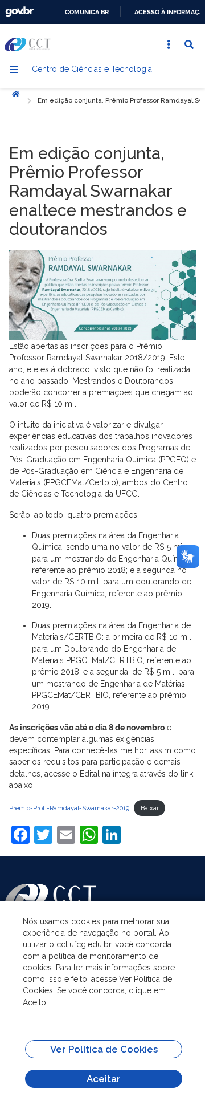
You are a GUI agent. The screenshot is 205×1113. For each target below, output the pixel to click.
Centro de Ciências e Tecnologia (92, 69)
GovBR (19, 11)
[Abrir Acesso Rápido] (168, 44)
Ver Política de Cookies (104, 1049)
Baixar (150, 808)
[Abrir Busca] (189, 44)
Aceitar (104, 1078)
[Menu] (14, 69)
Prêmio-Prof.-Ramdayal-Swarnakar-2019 (69, 808)
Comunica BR (87, 12)
